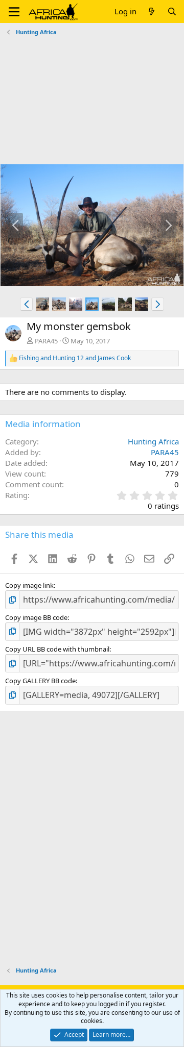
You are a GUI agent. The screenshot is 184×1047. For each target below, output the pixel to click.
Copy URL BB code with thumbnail (57, 649)
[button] (14, 12)
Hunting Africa (153, 441)
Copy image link (29, 585)
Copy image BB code (36, 617)
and (75, 358)
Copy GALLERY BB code (40, 680)
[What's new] (152, 11)
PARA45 (46, 340)
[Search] (172, 11)
